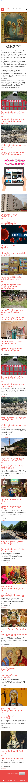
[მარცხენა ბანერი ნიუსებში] (14, 175)
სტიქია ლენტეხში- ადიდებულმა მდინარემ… (13, 426)
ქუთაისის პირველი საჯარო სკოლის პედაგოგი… (11, 342)
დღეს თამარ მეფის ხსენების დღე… (12, 752)
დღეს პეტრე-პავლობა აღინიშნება (9, 669)
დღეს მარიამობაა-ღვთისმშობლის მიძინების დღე (13, 587)
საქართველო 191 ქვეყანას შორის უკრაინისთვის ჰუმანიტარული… (11, 286)
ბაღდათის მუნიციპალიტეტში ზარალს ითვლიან (12, 543)
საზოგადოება (5, 396)
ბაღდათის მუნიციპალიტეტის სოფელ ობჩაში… (12, 385)
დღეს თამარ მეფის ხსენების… (13, 758)
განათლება (4, 520)
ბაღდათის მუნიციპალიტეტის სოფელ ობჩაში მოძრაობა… (12, 113)
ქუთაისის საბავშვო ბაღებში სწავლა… (11, 507)
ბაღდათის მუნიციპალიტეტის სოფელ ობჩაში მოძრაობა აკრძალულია (12, 121)
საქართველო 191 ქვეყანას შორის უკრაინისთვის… (11, 278)
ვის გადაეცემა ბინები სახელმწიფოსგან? (9, 215)
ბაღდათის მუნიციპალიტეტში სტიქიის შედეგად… (12, 467)
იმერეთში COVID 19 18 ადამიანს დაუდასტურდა (13, 254)
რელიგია (10, 8)
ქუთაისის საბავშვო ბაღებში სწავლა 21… (11, 500)
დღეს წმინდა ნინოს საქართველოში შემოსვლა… (12, 710)
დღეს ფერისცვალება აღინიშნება (14, 629)
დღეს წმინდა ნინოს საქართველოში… (9, 717)
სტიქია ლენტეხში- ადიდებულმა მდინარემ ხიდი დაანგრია (13, 153)
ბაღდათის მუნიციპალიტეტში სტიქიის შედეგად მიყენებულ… (13, 459)
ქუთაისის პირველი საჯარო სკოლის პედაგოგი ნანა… (11, 349)
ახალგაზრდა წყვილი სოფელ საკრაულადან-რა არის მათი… (13, 318)
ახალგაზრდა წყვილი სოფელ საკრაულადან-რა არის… (12, 311)
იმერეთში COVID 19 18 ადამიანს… (9, 247)
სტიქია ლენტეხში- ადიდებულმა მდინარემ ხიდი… (13, 146)
